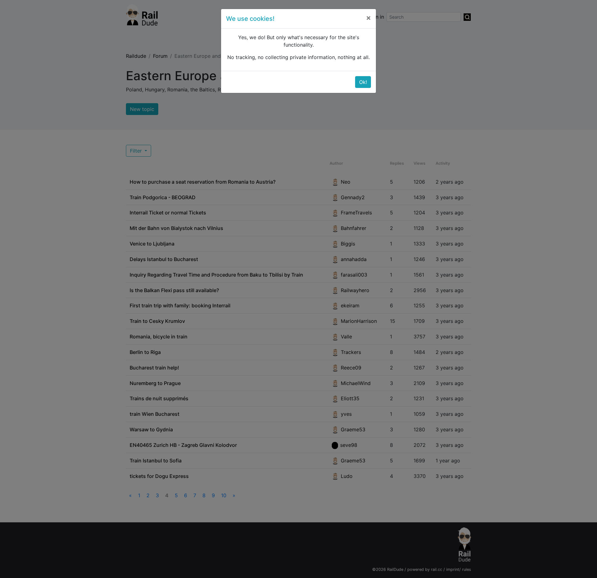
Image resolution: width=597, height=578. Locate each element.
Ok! (363, 82)
